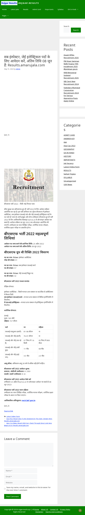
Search (66, 26)
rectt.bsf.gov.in (28, 400)
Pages (4, 16)
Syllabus (61, 9)
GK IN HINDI (69, 153)
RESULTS (67, 170)
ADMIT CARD (69, 135)
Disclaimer (39, 512)
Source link (8, 411)
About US (44, 509)
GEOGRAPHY (69, 149)
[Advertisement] (28, 35)
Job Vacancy (68, 163)
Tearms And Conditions (54, 512)
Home (4, 9)
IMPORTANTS (69, 160)
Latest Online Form (13, 416)
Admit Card (37, 9)
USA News (68, 184)
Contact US (54, 509)
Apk (65, 142)
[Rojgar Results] (9, 3)
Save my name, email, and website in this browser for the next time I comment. (28, 488)
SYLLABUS (68, 177)
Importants (49, 9)
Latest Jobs (15, 9)
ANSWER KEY (69, 138)
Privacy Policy (65, 509)
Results (25, 9)
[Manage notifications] (80, 510)
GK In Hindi (72, 9)
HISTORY (67, 156)
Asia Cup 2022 (69, 146)
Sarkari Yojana (70, 174)
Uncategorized (70, 181)
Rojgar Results (28, 3)
